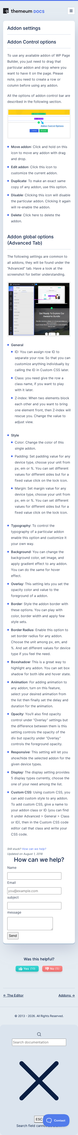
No (54, 968)
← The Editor (13, 995)
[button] (39, 1080)
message (14, 912)
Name (11, 867)
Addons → (66, 995)
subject (13, 897)
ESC (39, 1119)
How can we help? (34, 848)
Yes (29, 968)
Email (11, 882)
